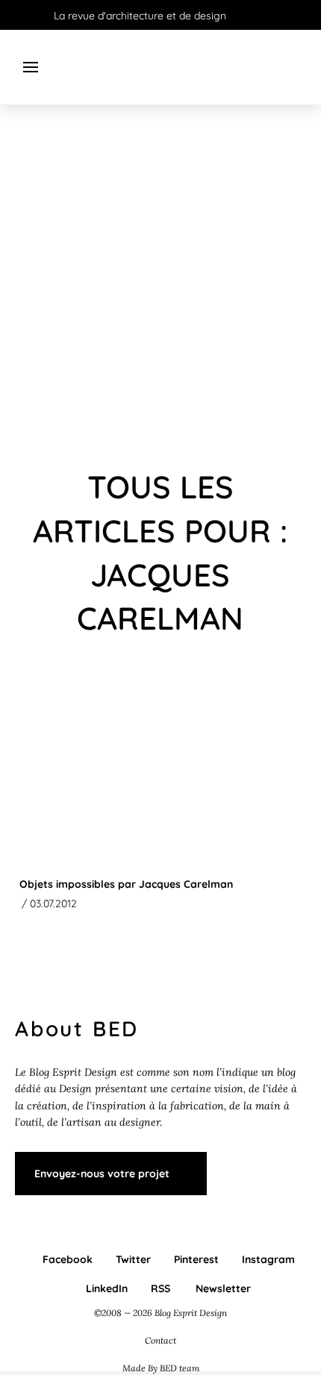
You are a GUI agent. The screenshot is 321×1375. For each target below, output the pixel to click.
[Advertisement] (160, 287)
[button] (31, 67)
